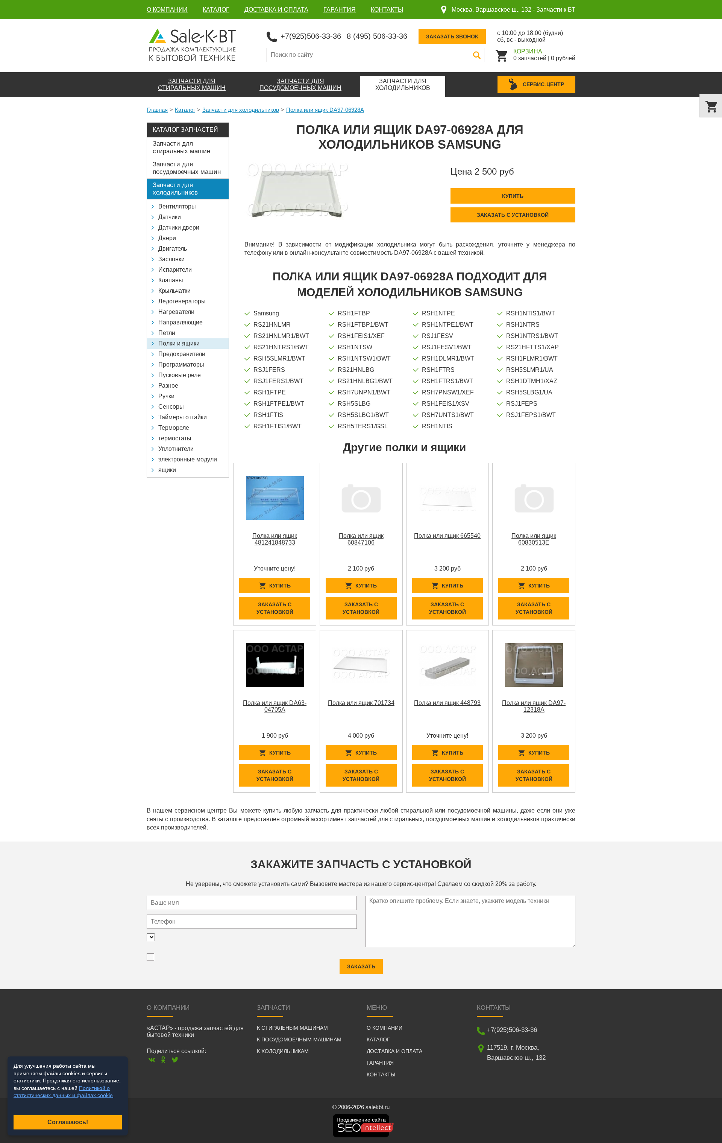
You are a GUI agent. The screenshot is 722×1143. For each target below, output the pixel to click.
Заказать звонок (452, 36)
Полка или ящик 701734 (361, 703)
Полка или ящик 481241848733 (274, 539)
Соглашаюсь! (67, 1122)
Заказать (361, 966)
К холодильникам (283, 1051)
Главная (157, 110)
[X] (175, 1060)
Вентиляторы (177, 206)
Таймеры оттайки (182, 417)
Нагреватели (176, 312)
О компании (167, 9)
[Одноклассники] (163, 1060)
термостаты (174, 438)
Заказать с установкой (513, 215)
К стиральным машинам (292, 1028)
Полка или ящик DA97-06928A (325, 110)
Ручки (166, 396)
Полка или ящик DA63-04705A (274, 706)
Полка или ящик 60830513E (533, 539)
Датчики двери (178, 227)
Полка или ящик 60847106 (361, 539)
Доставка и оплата (276, 9)
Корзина (527, 51)
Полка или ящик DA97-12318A (534, 706)
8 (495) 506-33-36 (377, 36)
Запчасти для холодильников (240, 110)
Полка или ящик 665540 (447, 536)
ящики (167, 470)
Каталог (216, 9)
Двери (167, 238)
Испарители (175, 269)
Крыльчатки (174, 291)
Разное (168, 385)
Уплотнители (176, 449)
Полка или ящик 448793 (447, 703)
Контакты (387, 9)
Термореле (173, 428)
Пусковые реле (179, 375)
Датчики (169, 217)
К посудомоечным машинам (299, 1039)
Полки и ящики (179, 343)
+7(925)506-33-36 (311, 36)
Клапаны (170, 280)
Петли (166, 333)
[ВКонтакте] (152, 1060)
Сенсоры (171, 406)
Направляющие (180, 322)
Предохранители (181, 354)
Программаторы (181, 364)
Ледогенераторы (182, 301)
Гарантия (339, 9)
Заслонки (171, 259)
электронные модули (187, 459)
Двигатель (172, 248)
